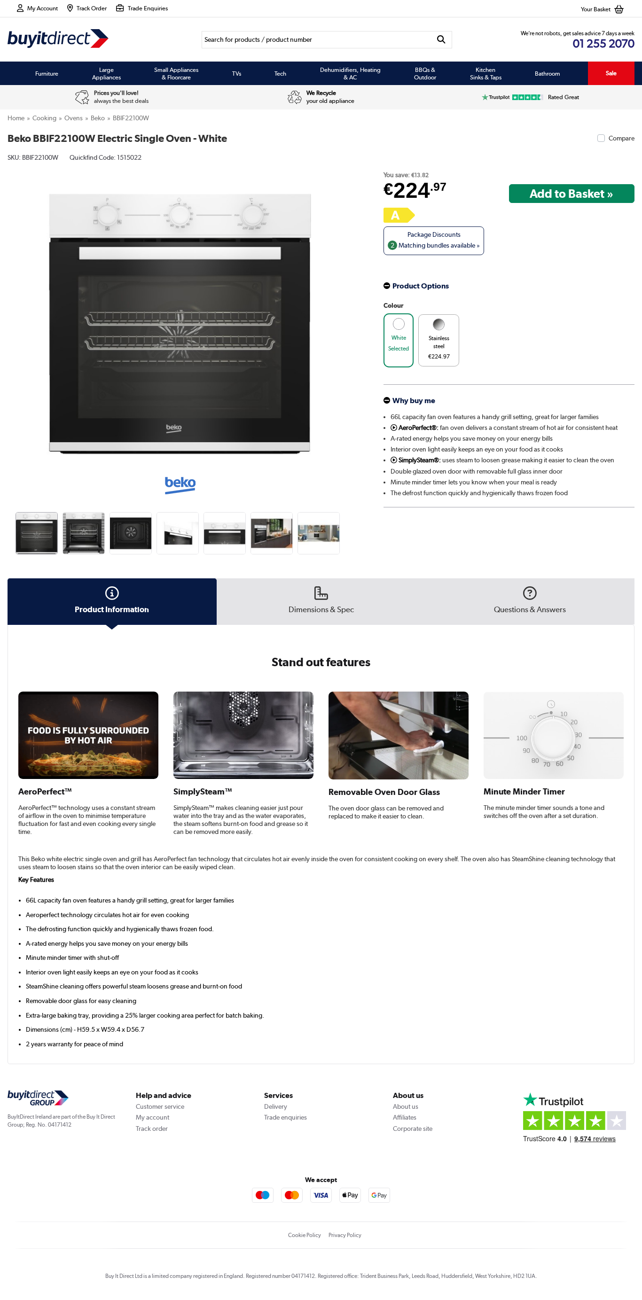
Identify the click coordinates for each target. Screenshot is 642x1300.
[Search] (441, 39)
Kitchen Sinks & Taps (485, 73)
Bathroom (547, 73)
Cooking (44, 118)
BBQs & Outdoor (425, 73)
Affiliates (404, 1117)
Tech (280, 73)
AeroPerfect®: (417, 427)
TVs (236, 73)
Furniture (46, 73)
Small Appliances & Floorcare (176, 73)
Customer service (160, 1106)
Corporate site (412, 1128)
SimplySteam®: (419, 460)
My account (152, 1117)
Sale (611, 73)
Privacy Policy (345, 1235)
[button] (345, 313)
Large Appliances (106, 73)
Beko (98, 118)
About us (405, 1106)
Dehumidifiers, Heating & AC (350, 73)
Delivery (275, 1106)
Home (16, 118)
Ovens (73, 118)
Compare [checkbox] (621, 138)
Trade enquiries (285, 1117)
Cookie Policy (304, 1235)
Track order (152, 1128)
